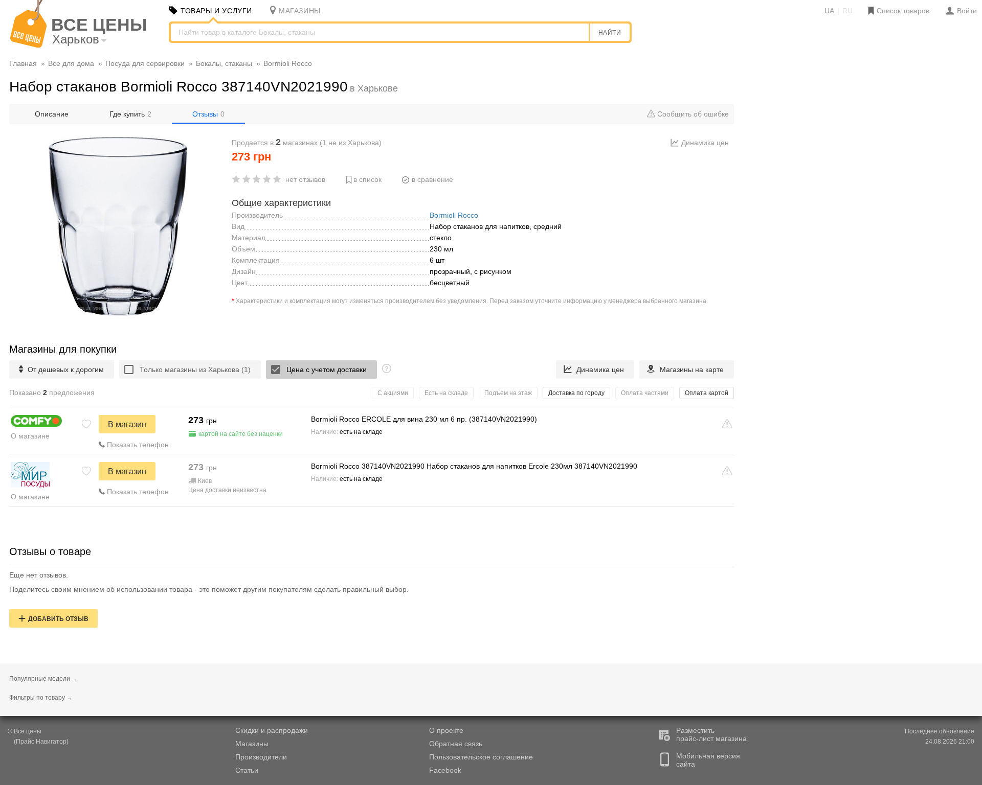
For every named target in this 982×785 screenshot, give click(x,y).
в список (367, 179)
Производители (261, 757)
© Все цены (24, 731)
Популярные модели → (43, 678)
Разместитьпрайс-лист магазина (711, 734)
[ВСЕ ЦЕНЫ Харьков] (28, 45)
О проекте (446, 730)
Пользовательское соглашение (481, 757)
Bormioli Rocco (454, 215)
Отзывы (208, 114)
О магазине (30, 436)
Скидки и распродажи (271, 730)
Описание (52, 114)
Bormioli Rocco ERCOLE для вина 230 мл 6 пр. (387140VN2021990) (424, 419)
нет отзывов (305, 179)
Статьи (246, 770)
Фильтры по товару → (41, 697)
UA (829, 11)
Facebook (445, 770)
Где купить (130, 114)
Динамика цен (705, 142)
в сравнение (432, 179)
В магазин (127, 424)
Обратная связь (455, 744)
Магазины (252, 744)
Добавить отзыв (58, 618)
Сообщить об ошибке (692, 114)
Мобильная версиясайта (708, 760)
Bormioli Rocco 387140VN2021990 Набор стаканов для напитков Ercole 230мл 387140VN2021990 (474, 466)
